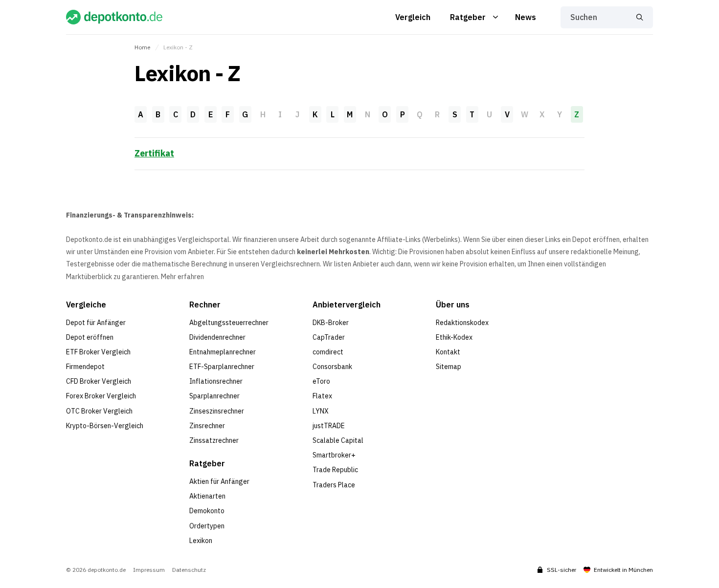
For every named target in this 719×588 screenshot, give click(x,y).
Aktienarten (207, 496)
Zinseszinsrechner (216, 411)
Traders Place (334, 484)
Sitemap (448, 366)
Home (142, 47)
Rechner (205, 304)
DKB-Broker (331, 322)
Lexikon (200, 540)
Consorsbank (332, 366)
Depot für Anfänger (96, 322)
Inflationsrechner (216, 381)
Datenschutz (189, 569)
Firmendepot (85, 366)
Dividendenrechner (217, 337)
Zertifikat (154, 153)
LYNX (321, 411)
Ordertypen (207, 526)
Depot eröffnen (89, 337)
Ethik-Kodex (454, 337)
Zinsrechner (207, 425)
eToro (321, 381)
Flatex (322, 396)
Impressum (149, 569)
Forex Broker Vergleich (101, 396)
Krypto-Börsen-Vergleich (104, 425)
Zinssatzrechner (214, 440)
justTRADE (329, 425)
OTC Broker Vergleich (99, 411)
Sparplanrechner (214, 396)
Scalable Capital (338, 440)
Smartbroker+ (334, 455)
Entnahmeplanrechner (222, 352)
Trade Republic (335, 469)
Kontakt (448, 352)
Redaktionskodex (462, 322)
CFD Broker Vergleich (98, 381)
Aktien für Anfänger (219, 481)
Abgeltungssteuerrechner (229, 322)
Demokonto (207, 510)
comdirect (328, 352)
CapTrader (329, 337)
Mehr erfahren (182, 276)
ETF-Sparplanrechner (221, 366)
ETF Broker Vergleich (98, 352)
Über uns (453, 304)
